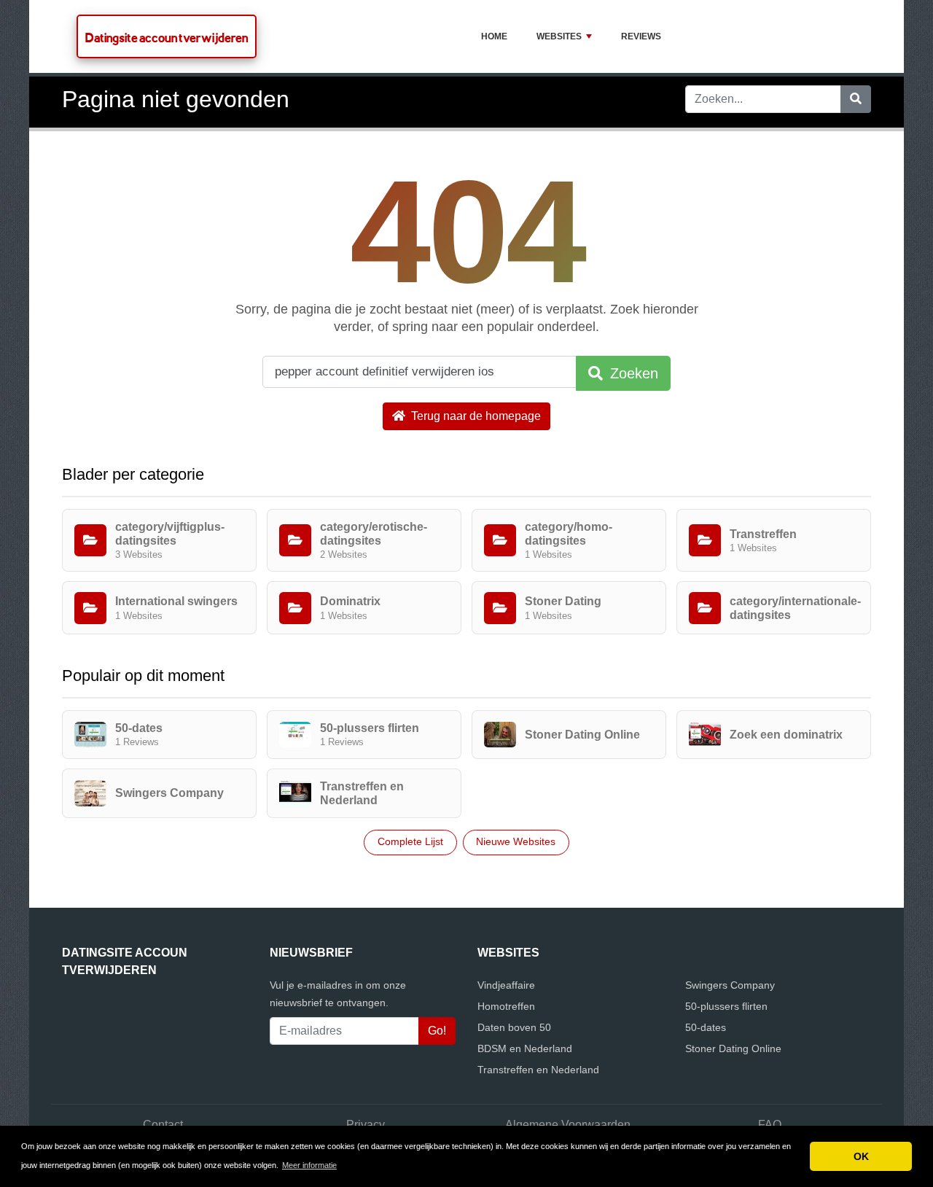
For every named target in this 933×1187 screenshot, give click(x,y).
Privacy (365, 1124)
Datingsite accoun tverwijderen (166, 37)
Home (494, 36)
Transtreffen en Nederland (538, 1069)
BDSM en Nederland (524, 1048)
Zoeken (632, 373)
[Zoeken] (855, 99)
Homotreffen (506, 1006)
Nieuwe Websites (515, 841)
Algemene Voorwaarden (568, 1124)
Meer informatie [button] (309, 1165)
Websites (559, 36)
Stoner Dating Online (733, 1048)
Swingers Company (730, 985)
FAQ (769, 1124)
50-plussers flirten (726, 1006)
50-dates (705, 1027)
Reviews (641, 36)
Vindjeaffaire (506, 985)
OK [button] (861, 1156)
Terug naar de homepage (474, 416)
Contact (163, 1124)
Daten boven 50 (514, 1027)
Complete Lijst (410, 841)
